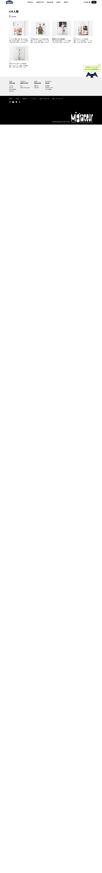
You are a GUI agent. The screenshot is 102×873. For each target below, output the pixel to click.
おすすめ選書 (48, 89)
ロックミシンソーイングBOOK (81, 39)
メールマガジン (33, 98)
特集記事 (10, 81)
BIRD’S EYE (40, 2)
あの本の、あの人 (49, 87)
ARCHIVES (11, 91)
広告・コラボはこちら (44, 98)
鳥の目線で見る (23, 81)
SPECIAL (30, 2)
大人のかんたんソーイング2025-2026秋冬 (40, 39)
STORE (17, 98)
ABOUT (66, 2)
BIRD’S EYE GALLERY (25, 87)
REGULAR (50, 2)
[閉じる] (99, 65)
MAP (21, 86)
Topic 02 (11, 87)
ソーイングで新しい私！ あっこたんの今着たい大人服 (18, 39)
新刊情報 (47, 86)
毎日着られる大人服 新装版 (58, 39)
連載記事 (35, 81)
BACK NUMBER (12, 89)
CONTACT (24, 98)
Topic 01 (11, 86)
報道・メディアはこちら (57, 98)
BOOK (58, 2)
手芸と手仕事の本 (48, 81)
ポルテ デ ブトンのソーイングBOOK (17, 63)
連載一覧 (36, 86)
